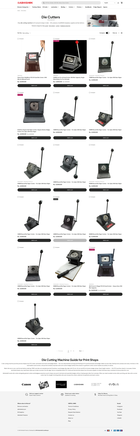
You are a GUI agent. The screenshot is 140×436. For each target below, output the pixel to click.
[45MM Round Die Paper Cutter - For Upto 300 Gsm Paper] (70, 163)
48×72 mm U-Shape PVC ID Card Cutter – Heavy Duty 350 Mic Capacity (105, 287)
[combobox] (71, 2)
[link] (60, 351)
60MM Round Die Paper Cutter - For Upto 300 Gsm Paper (105, 183)
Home (19, 10)
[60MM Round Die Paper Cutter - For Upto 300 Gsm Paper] (106, 163)
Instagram (120, 406)
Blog (69, 421)
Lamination (54, 7)
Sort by (20, 33)
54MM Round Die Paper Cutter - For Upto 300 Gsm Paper (105, 130)
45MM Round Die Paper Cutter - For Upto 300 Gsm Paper (69, 182)
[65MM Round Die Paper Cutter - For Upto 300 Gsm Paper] (34, 319)
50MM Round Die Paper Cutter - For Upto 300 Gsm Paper (34, 183)
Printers (79, 7)
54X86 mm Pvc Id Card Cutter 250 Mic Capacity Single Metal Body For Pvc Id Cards (68, 78)
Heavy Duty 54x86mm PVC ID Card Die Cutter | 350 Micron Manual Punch (32, 78)
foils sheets (52, 26)
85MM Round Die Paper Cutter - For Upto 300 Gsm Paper (69, 286)
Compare (102, 33)
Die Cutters (23, 10)
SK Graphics (21, 412)
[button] (121, 2)
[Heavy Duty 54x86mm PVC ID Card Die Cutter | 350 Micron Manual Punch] (34, 57)
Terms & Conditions (73, 406)
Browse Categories (23, 7)
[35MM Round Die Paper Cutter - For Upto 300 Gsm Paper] (70, 110)
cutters (58, 26)
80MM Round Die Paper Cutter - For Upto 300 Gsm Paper (105, 234)
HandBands (88, 7)
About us (70, 418)
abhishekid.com (22, 409)
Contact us (71, 415)
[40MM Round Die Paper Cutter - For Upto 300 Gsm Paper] (70, 215)
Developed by (32, 430)
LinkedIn (119, 418)
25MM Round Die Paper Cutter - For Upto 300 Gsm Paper (34, 286)
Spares (105, 7)
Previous (16, 385)
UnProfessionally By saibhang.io (42, 430)
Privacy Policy (72, 409)
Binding (63, 7)
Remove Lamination (23, 406)
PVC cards (45, 26)
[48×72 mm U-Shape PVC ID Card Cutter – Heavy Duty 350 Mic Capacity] (106, 265)
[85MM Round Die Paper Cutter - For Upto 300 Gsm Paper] (70, 265)
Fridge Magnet (97, 7)
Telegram (119, 415)
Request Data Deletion (74, 412)
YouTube (119, 412)
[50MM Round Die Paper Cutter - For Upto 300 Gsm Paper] (34, 163)
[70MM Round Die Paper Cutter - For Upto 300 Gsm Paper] (106, 57)
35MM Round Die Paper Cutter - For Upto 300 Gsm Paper (69, 130)
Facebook (119, 409)
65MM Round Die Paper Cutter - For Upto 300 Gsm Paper (34, 338)
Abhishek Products (23, 415)
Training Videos (36, 7)
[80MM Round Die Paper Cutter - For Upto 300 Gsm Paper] (106, 215)
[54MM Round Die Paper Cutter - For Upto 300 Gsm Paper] (106, 110)
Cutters (71, 7)
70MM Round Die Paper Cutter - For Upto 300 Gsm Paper (105, 77)
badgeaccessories (65, 26)
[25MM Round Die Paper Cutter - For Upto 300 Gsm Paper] (34, 265)
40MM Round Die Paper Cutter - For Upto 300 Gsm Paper (69, 234)
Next (123, 385)
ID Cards (45, 7)
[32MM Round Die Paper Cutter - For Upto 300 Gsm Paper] (34, 215)
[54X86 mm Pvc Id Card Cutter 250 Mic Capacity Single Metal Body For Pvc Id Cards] (70, 57)
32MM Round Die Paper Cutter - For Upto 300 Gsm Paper (34, 234)
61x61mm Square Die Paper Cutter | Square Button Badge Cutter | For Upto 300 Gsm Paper (34, 130)
